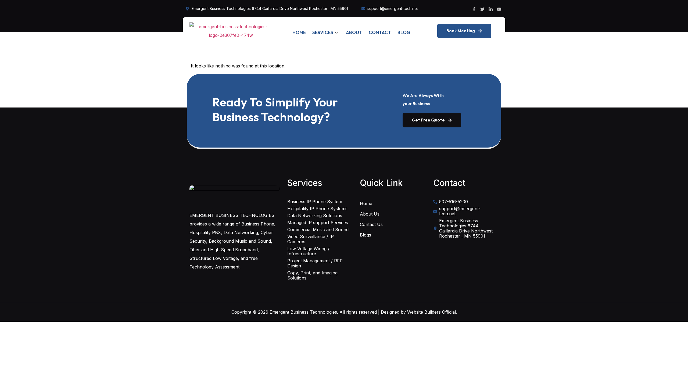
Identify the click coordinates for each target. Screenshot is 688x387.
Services (322, 32)
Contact (380, 32)
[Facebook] (474, 8)
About (354, 32)
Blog (403, 32)
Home (299, 32)
